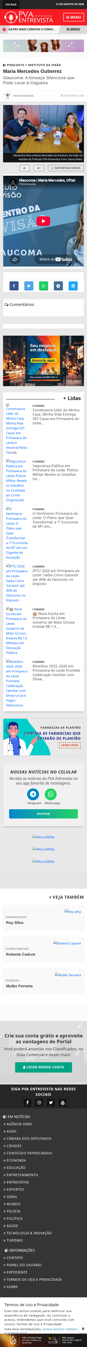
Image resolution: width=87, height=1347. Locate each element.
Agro (11, 1131)
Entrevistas (17, 1182)
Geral (12, 1197)
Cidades (14, 1146)
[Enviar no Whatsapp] (44, 286)
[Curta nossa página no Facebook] (27, 1103)
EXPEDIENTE (17, 1272)
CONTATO (14, 1258)
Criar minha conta (44, 1067)
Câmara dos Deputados (29, 1138)
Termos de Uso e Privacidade (34, 1279)
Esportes (15, 1189)
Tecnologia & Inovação (29, 1233)
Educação (16, 1167)
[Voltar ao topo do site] (81, 741)
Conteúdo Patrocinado (29, 1153)
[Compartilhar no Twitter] (29, 286)
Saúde (12, 1226)
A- (24, 168)
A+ (39, 168)
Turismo (14, 1240)
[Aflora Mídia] (43, 45)
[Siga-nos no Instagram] (39, 1103)
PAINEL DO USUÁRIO (24, 1265)
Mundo (13, 1204)
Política (14, 1218)
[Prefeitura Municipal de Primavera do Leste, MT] (43, 1340)
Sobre (12, 1287)
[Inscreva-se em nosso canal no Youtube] (63, 1103)
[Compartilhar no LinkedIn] (73, 286)
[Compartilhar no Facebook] (14, 286)
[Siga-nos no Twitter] (51, 1103)
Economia (16, 1160)
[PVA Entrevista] (29, 17)
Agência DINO (19, 1124)
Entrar (11, 4)
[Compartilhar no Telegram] (58, 286)
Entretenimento (22, 1175)
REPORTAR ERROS (67, 168)
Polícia (13, 1211)
